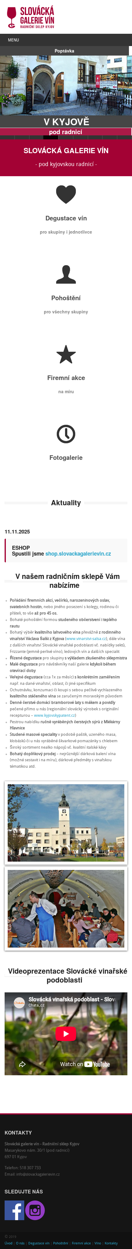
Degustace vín (38, 1243)
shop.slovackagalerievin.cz (78, 553)
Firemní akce (81, 1243)
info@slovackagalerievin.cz (38, 1175)
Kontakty (111, 1243)
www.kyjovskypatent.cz (54, 716)
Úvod (8, 1243)
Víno (98, 1243)
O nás (20, 1243)
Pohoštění (60, 1243)
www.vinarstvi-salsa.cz (86, 639)
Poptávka (64, 51)
